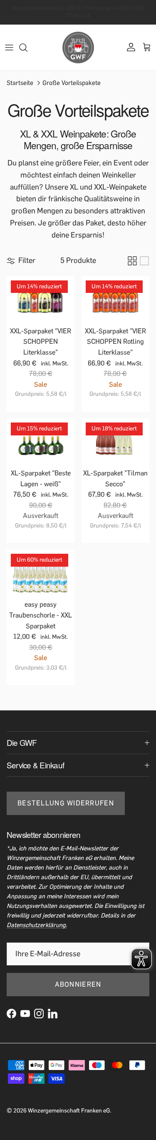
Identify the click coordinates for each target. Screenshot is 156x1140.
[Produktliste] (144, 261)
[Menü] (9, 47)
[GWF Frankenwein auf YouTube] (25, 1013)
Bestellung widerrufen (65, 803)
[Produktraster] (132, 261)
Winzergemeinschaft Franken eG (69, 1110)
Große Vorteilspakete (71, 82)
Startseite (20, 82)
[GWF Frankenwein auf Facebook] (11, 1013)
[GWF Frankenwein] (78, 47)
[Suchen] (27, 47)
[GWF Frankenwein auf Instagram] (39, 1013)
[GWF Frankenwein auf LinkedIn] (52, 1013)
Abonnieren (78, 984)
